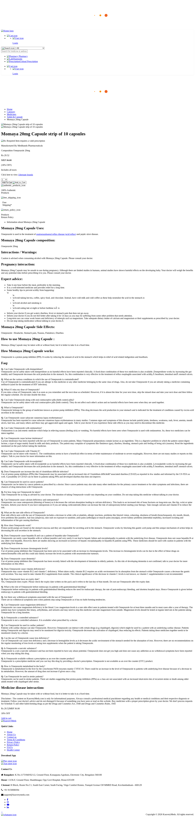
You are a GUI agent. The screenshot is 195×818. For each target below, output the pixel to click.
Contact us (11, 737)
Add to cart (6, 718)
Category (11, 112)
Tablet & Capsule (15, 117)
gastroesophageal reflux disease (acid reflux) (56, 234)
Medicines (11, 114)
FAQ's (10, 747)
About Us (11, 734)
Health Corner (13, 750)
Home (9, 109)
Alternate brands (25, 174)
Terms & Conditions (16, 739)
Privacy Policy (13, 742)
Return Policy (13, 745)
